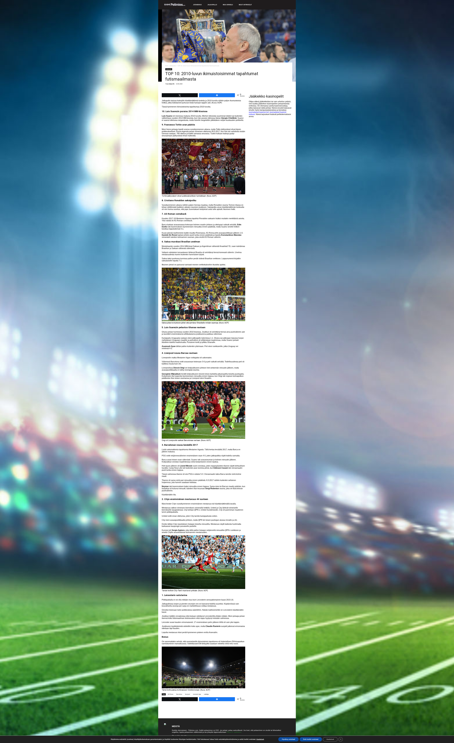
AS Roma (170, 694)
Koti (166, 66)
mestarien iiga (197, 694)
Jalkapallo (212, 5)
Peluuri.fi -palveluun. (234, 732)
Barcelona (179, 694)
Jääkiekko (197, 5)
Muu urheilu (228, 5)
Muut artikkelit (245, 5)
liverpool (187, 694)
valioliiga (206, 694)
